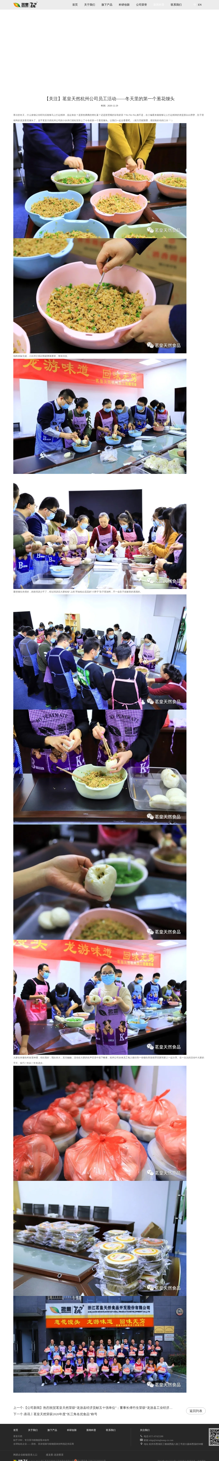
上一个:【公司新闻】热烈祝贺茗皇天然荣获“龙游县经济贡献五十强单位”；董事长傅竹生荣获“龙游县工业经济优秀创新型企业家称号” (108, 1407)
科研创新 (124, 4)
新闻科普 (158, 4)
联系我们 (176, 4)
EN (200, 4)
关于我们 (89, 4)
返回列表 (196, 1411)
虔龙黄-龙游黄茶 (54, 1454)
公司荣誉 (141, 4)
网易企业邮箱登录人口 (25, 1454)
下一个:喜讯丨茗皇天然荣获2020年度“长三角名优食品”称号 (55, 1414)
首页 (75, 4)
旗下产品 (106, 4)
